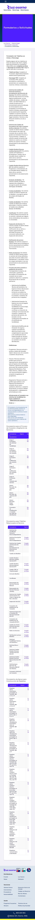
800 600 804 (20, 913)
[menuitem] (7, 10)
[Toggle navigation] (6, 1)
